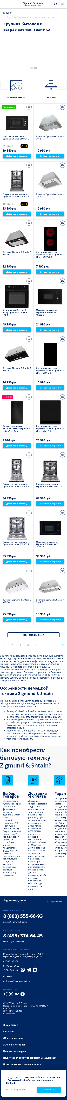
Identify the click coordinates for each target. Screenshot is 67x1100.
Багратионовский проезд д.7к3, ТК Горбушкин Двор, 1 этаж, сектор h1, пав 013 (24, 955)
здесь (5, 850)
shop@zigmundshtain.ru (14, 941)
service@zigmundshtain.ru (15, 921)
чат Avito (7, 976)
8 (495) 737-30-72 (11, 965)
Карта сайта (9, 1013)
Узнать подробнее (15, 1089)
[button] (31, 68)
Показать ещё (33, 635)
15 (53, 645)
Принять (49, 1089)
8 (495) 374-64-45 (23, 935)
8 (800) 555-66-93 (23, 916)
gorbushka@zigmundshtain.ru (16, 981)
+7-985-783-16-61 (11, 970)
